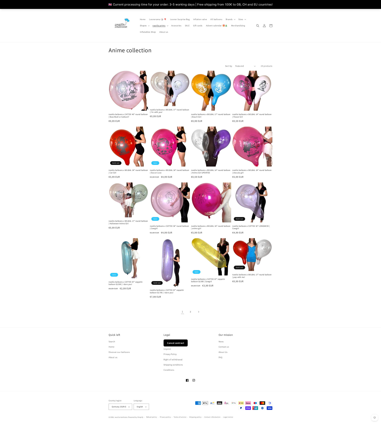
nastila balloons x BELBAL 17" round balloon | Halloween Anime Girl (128, 222)
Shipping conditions (173, 364)
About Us (223, 352)
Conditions (169, 370)
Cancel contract (175, 343)
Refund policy (151, 417)
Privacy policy (165, 417)
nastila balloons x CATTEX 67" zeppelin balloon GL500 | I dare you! (126, 283)
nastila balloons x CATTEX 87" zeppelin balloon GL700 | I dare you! (167, 291)
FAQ (220, 357)
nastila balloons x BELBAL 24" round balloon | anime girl (210, 227)
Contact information (212, 417)
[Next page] (198, 312)
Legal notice (228, 417)
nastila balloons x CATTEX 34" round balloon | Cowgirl (169, 227)
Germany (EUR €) (119, 406)
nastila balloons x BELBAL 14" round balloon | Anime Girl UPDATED (210, 171)
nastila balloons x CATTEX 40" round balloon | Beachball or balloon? (128, 115)
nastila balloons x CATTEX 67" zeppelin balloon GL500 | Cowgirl (208, 280)
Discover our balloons (119, 352)
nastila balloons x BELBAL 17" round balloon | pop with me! (252, 276)
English (140, 406)
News (221, 341)
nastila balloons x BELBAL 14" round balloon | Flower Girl (252, 115)
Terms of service (180, 417)
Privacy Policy (170, 354)
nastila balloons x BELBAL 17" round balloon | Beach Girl (210, 115)
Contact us (224, 346)
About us (113, 357)
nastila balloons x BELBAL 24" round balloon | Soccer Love (169, 171)
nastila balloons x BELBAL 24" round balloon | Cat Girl (128, 171)
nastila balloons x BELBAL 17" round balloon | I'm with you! (169, 111)
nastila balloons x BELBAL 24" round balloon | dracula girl (252, 171)
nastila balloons (121, 417)
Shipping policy (195, 417)
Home (111, 346)
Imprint (167, 349)
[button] (230, 19)
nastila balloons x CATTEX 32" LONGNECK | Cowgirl (251, 227)
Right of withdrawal (173, 359)
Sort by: (228, 66)
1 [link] (182, 311)
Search (112, 341)
